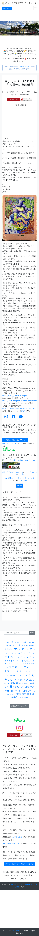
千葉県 (20, 680)
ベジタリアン (22, 663)
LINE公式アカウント (10, 443)
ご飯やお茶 (30, 642)
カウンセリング (22, 648)
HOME (19, 485)
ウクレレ (8, 649)
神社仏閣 (18, 691)
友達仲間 (14, 683)
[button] (3, 28)
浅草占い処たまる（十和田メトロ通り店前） (23, 885)
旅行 (6, 687)
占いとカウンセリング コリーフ (21, 3)
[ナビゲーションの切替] (35, 8)
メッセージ (13, 675)
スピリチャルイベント (10, 843)
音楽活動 (25, 697)
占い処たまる (25, 66)
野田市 (18, 694)
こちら (23, 411)
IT (12, 642)
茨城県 (12, 694)
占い (19, 474)
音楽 (19, 697)
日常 (27, 687)
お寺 (24, 642)
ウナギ (7, 472)
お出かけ (19, 642)
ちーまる (8, 645)
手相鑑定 (31, 683)
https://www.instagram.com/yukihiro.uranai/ (19, 401)
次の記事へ (25, 481)
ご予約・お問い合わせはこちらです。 (19, 864)
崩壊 (23, 474)
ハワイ (13, 664)
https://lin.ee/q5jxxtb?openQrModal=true (18, 408)
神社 (6, 690)
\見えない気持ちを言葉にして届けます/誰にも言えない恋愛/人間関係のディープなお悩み (19, 25)
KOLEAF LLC (18, 930)
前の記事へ (9, 478)
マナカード (27, 472)
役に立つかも (23, 683)
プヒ (22, 472)
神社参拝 (27, 691)
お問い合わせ (6, 8)
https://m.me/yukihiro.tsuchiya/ (14, 396)
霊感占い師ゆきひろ (22, 695)
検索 (32, 633)
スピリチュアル (15, 472)
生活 (32, 687)
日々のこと (16, 686)
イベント (16, 645)
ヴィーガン (22, 675)
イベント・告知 (28, 645)
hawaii (7, 642)
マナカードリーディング (25, 478)
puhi (3, 472)
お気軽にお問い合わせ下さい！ (15, 440)
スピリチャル (25, 652)
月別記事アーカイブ (19, 706)
